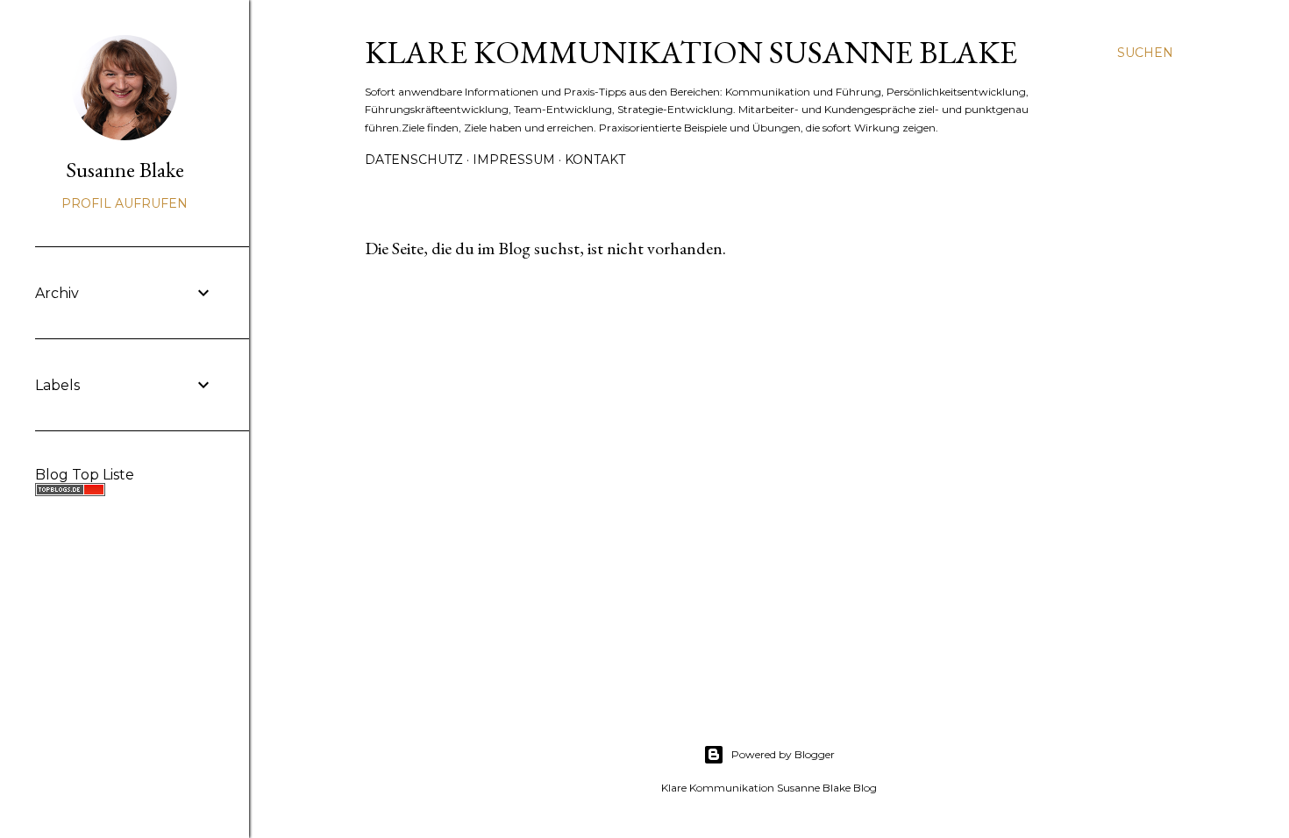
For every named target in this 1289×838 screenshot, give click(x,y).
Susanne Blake (125, 169)
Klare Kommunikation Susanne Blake (691, 52)
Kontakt (595, 159)
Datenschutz (414, 159)
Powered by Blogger (783, 754)
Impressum (514, 159)
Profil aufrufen (124, 203)
